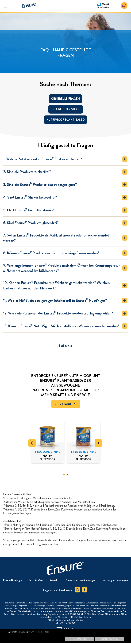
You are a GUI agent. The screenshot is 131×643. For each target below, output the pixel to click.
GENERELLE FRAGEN (65, 99)
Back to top (65, 346)
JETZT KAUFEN (65, 404)
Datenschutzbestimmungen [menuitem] (81, 580)
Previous (32, 443)
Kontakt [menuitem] (54, 580)
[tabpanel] (47, 441)
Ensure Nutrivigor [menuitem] (12, 580)
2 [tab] (67, 474)
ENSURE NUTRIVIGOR (66, 109)
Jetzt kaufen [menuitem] (36, 580)
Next (98, 443)
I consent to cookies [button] (79, 639)
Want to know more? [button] (109, 639)
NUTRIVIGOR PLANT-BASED (65, 120)
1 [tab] (64, 474)
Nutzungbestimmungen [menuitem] (115, 580)
